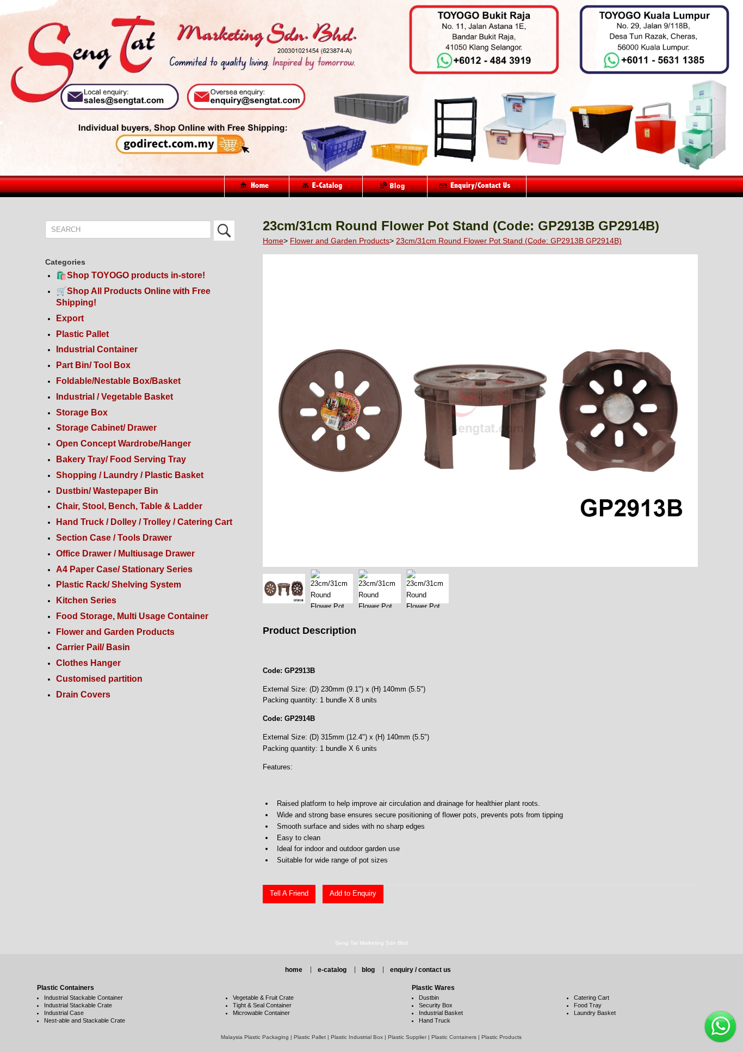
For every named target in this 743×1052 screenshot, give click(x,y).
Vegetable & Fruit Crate (263, 997)
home (293, 970)
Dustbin (429, 997)
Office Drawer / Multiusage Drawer (125, 553)
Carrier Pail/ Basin (93, 647)
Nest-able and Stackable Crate (84, 1020)
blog (368, 970)
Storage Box (82, 412)
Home (273, 240)
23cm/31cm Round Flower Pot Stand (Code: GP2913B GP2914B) (509, 240)
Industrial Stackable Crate (78, 1005)
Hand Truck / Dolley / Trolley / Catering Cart (144, 522)
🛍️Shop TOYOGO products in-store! (130, 275)
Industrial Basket (441, 1013)
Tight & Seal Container (262, 1005)
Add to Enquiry (353, 893)
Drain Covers (83, 694)
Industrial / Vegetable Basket (114, 396)
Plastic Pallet (82, 334)
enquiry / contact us (420, 970)
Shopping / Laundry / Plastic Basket (129, 475)
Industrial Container (97, 349)
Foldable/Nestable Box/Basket (118, 381)
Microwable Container (261, 1013)
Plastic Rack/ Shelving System (118, 584)
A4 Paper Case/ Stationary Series (124, 569)
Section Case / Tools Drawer (114, 537)
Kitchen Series (86, 600)
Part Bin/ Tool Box (93, 365)
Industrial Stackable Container (83, 997)
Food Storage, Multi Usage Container (132, 616)
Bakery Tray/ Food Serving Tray (121, 459)
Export (70, 318)
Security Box (436, 1005)
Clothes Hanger (88, 663)
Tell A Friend (289, 893)
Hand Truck (434, 1020)
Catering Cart (591, 997)
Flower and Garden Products (115, 632)
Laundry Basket (595, 1013)
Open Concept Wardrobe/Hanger (123, 443)
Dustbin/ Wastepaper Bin (107, 491)
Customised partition (99, 678)
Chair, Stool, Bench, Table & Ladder (129, 506)
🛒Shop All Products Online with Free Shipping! (133, 296)
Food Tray (588, 1005)
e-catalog (332, 970)
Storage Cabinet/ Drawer (106, 427)
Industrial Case (64, 1013)
